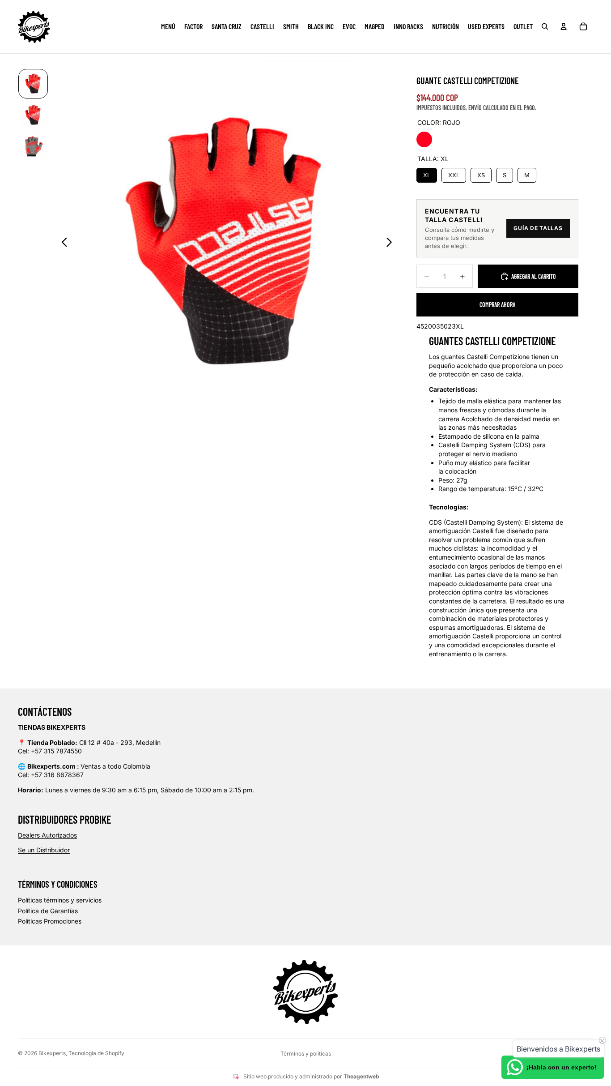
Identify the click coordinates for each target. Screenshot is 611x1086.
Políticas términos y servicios (60, 900)
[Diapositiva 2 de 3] (33, 115)
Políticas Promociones (49, 921)
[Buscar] (545, 26)
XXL (453, 173)
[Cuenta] (563, 26)
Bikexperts (52, 1053)
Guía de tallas (537, 228)
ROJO (424, 139)
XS (481, 173)
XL (427, 173)
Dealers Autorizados (47, 835)
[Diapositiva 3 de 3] (33, 146)
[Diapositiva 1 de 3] (33, 84)
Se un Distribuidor (44, 850)
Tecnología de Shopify (96, 1053)
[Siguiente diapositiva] (392, 243)
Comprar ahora (497, 304)
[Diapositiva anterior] (62, 243)
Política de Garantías (48, 911)
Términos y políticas (305, 1053)
